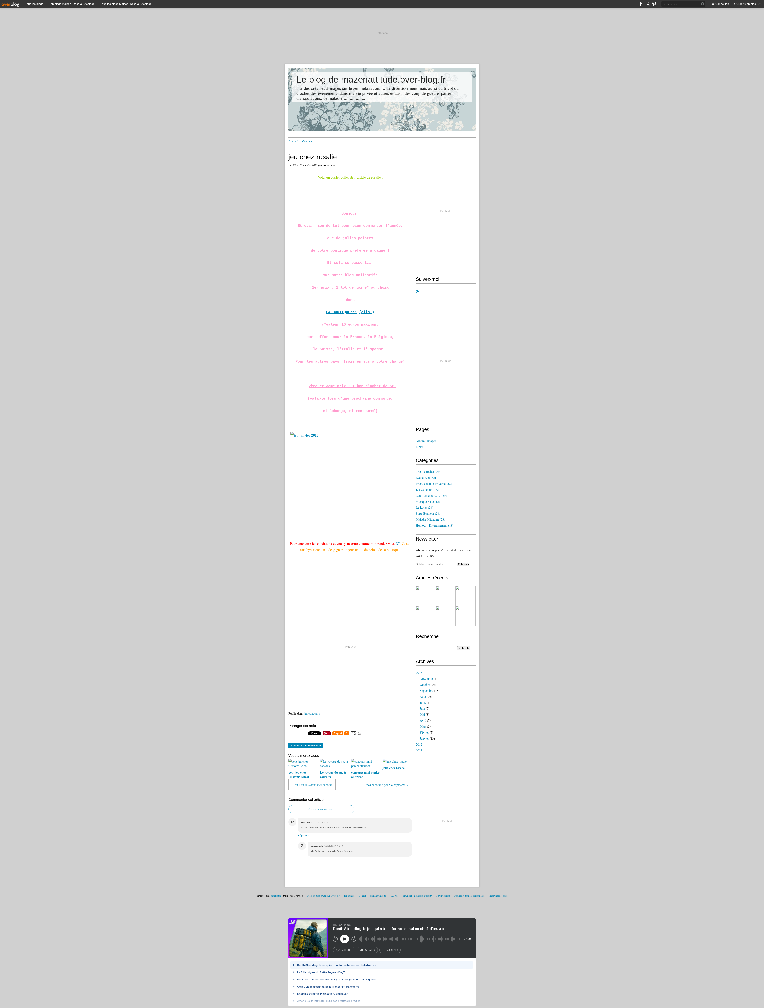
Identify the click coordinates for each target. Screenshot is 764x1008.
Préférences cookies (498, 895)
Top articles (349, 895)
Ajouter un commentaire (321, 809)
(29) (431, 495)
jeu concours (312, 713)
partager (369, 950)
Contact (307, 141)
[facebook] (640, 4)
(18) (434, 525)
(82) (426, 477)
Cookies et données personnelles (469, 895)
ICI (398, 543)
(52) (434, 483)
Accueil (293, 141)
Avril (423, 720)
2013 (419, 672)
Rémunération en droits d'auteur (417, 895)
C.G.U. (394, 895)
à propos (392, 950)
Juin (422, 708)
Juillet (423, 702)
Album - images (426, 441)
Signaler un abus (378, 895)
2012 (419, 744)
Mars (423, 726)
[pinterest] (654, 4)
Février (424, 732)
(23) (430, 519)
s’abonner (346, 950)
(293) (428, 471)
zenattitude (276, 895)
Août (423, 696)
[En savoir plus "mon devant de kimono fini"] (426, 596)
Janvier (424, 738)
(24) (424, 507)
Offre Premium (443, 895)
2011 (419, 750)
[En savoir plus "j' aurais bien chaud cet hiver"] (466, 616)
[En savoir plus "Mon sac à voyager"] (446, 596)
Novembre (426, 678)
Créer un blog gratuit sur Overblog (323, 895)
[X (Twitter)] (647, 4)
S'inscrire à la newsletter (305, 745)
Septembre (426, 690)
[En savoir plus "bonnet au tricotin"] (466, 596)
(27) (428, 501)
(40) (427, 489)
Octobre (425, 684)
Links (419, 447)
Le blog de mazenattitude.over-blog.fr (371, 79)
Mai (422, 714)
